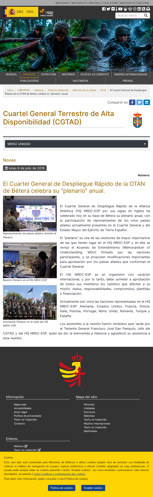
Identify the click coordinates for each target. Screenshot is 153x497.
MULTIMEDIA (80, 80)
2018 (103, 90)
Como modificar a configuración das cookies (59, 474)
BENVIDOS (95, 3)
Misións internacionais (97, 423)
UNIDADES (29, 74)
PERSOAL (11, 74)
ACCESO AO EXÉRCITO (94, 74)
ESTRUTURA (48, 74)
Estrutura (89, 412)
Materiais (89, 415)
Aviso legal (20, 412)
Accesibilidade (22, 408)
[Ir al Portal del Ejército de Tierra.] (49, 12)
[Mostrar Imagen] (30, 213)
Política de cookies (62, 487)
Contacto (19, 423)
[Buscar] (146, 15)
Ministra (19, 446)
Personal (89, 404)
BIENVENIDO (63, 3)
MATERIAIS (68, 74)
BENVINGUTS (79, 3)
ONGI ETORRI (110, 3)
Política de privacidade (27, 415)
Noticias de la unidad (84, 90)
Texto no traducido (58, 90)
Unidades (89, 408)
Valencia (39, 90)
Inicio (10, 90)
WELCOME (143, 3)
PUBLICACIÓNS (29, 80)
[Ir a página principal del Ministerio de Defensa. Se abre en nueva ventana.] (20, 12)
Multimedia (90, 431)
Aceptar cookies (93, 487)
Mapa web (20, 404)
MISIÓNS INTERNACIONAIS (130, 74)
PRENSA (128, 80)
